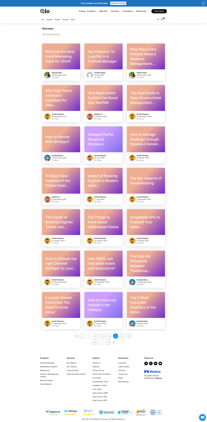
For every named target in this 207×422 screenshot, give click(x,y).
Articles (65, 19)
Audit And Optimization (76, 374)
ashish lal (98, 114)
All (43, 19)
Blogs (120, 378)
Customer (122, 363)
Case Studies (123, 367)
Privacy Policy (98, 370)
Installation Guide (100, 385)
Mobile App (44, 370)
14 (95, 342)
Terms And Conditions (102, 374)
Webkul (158, 378)
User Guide (97, 389)
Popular (49, 19)
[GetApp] (71, 412)
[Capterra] (52, 412)
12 (122, 336)
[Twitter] (151, 363)
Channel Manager (47, 363)
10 (109, 336)
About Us (96, 363)
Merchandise (123, 382)
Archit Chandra (58, 114)
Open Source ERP (100, 400)
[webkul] (152, 371)
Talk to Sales (159, 11)
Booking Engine (46, 380)
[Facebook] (146, 363)
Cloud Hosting (72, 370)
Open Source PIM (100, 397)
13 (129, 336)
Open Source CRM (100, 393)
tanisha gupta (99, 73)
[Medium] (155, 363)
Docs (73, 19)
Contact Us (123, 374)
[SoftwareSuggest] (89, 412)
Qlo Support (72, 363)
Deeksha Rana (57, 156)
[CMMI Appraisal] (125, 412)
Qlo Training (71, 367)
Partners (121, 370)
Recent (57, 19)
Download (97, 378)
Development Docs (100, 382)
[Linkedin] (160, 363)
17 (108, 342)
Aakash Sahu (57, 73)
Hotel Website (46, 384)
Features (96, 367)
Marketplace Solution (48, 367)
